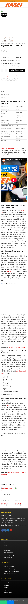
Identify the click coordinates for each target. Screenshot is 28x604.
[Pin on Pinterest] (14, 79)
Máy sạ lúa (6, 585)
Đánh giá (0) (3, 97)
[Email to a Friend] (11, 79)
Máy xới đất (6, 590)
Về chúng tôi (7, 543)
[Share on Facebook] (5, 79)
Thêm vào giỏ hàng (17, 70)
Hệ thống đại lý (7, 550)
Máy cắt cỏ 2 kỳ (11, 271)
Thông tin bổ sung (5, 94)
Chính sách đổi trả (8, 557)
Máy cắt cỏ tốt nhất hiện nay (17, 347)
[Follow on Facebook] (2, 530)
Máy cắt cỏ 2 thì (20, 43)
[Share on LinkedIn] (16, 79)
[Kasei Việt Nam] (14, 5)
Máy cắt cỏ (11, 43)
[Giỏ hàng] (25, 4)
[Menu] (2, 5)
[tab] (14, 91)
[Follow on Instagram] (5, 530)
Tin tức (5, 545)
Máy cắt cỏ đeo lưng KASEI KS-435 (5, 502)
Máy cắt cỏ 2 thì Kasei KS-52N (10, 148)
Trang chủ (4, 43)
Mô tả (2, 91)
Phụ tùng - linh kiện (8, 592)
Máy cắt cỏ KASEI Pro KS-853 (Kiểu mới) (21, 502)
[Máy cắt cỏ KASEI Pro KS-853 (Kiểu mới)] (21, 493)
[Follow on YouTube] (11, 530)
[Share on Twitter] (8, 79)
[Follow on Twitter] (8, 530)
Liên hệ (5, 547)
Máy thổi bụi (6, 587)
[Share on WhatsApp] (2, 79)
